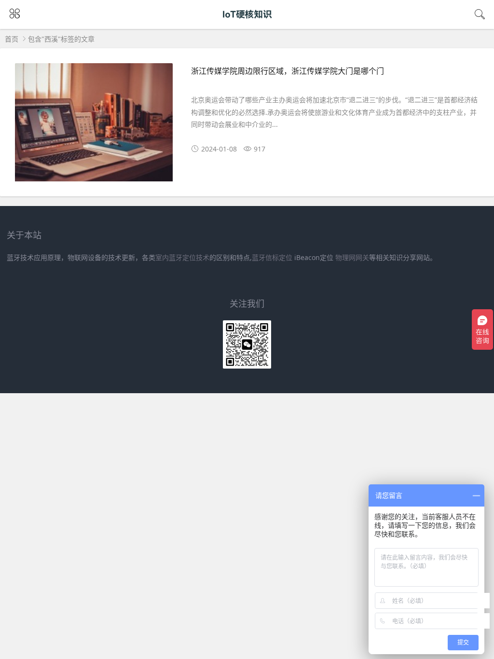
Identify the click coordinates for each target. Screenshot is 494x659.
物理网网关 (352, 257)
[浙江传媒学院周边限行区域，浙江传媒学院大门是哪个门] (94, 126)
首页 (11, 38)
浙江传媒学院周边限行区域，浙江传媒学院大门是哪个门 (287, 70)
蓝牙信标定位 (272, 257)
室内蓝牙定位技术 (182, 257)
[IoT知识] (247, 22)
